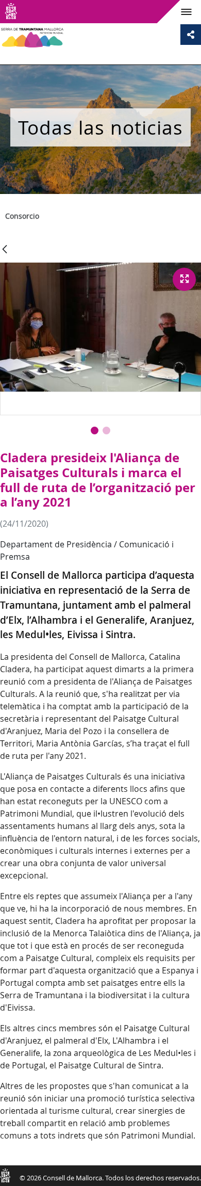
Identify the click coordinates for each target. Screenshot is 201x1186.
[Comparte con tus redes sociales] (190, 34)
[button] (94, 430)
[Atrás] (4, 250)
